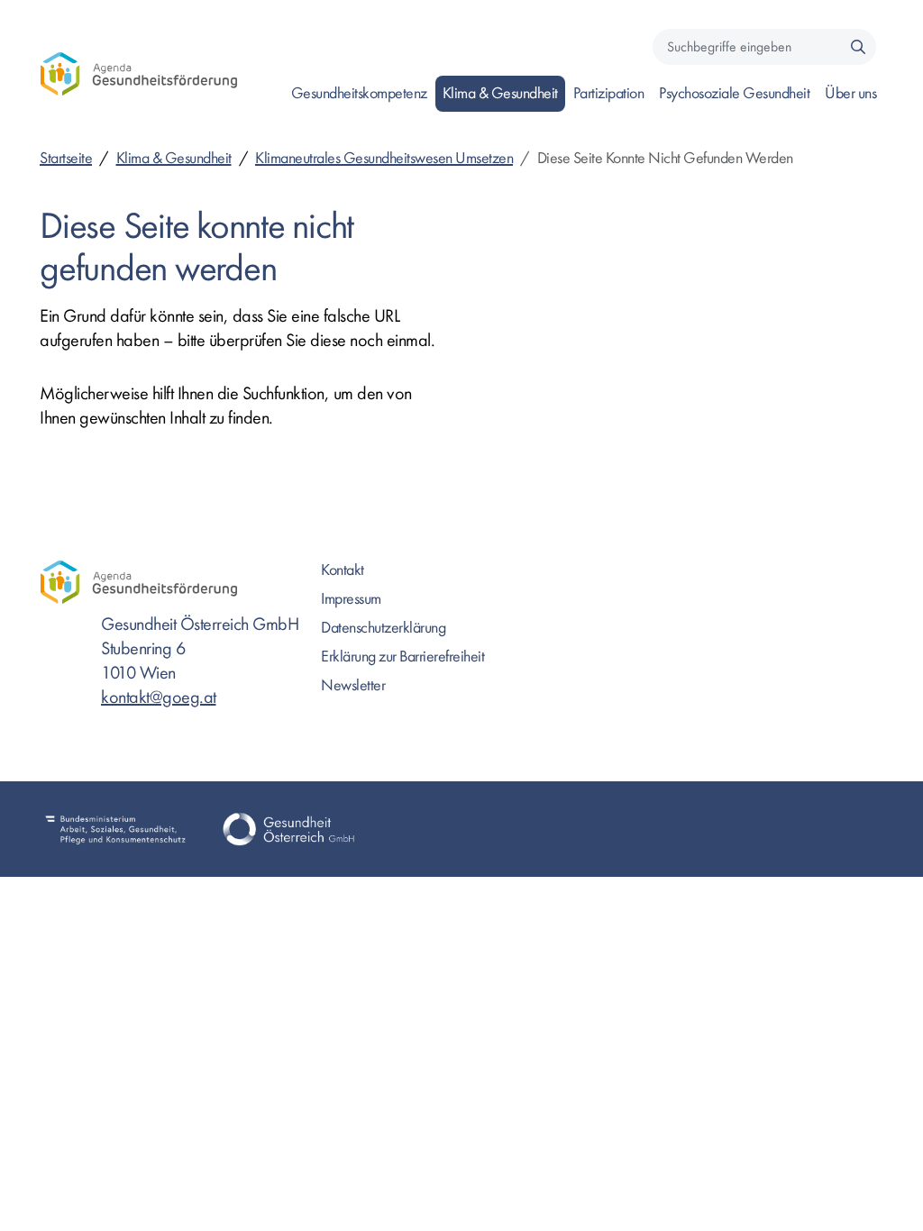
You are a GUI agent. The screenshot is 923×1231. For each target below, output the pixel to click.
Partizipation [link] (608, 93)
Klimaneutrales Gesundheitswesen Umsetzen (384, 158)
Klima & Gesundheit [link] (500, 93)
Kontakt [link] (342, 570)
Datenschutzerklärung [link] (383, 627)
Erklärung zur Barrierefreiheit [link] (402, 656)
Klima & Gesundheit (174, 158)
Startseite (66, 158)
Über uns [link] (850, 93)
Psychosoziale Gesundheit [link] (734, 93)
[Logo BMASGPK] (115, 829)
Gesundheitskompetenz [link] (359, 93)
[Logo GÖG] (288, 829)
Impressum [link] (351, 598)
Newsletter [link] (353, 685)
